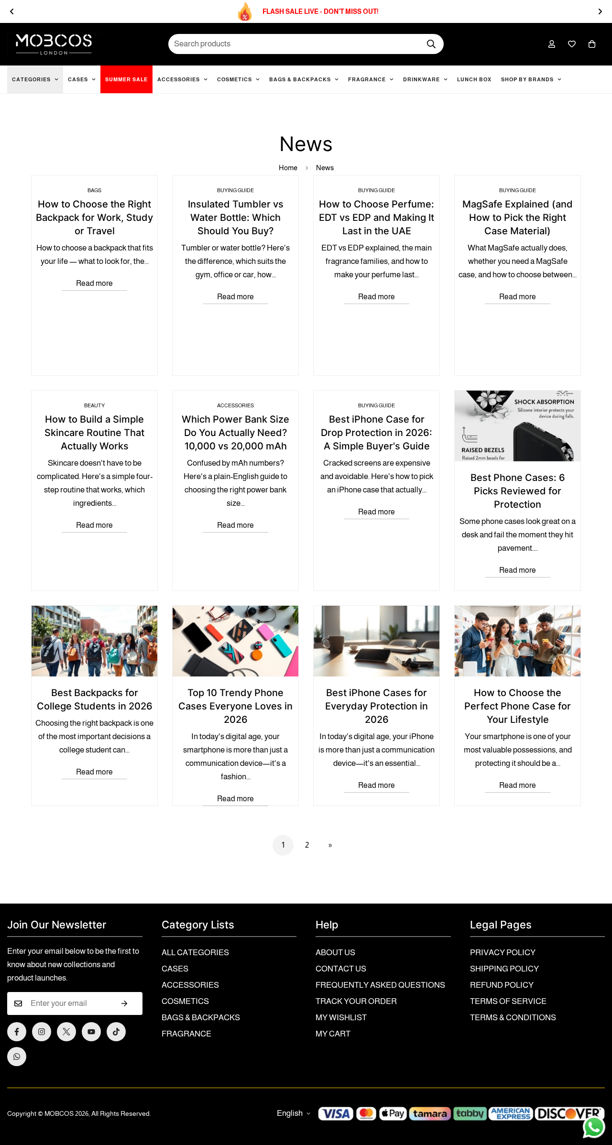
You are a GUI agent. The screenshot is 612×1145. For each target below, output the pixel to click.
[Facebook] (16, 1031)
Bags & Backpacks (300, 79)
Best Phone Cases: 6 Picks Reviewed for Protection (517, 491)
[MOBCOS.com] (53, 44)
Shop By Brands (527, 79)
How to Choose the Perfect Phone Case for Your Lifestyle (517, 706)
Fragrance (367, 79)
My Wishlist (341, 1017)
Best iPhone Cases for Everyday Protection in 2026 (376, 706)
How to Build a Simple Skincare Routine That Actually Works (94, 433)
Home (288, 168)
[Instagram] (41, 1031)
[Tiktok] (116, 1031)
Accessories (178, 79)
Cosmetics (234, 79)
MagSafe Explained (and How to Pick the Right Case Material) (517, 217)
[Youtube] (91, 1031)
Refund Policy (502, 985)
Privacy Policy (503, 952)
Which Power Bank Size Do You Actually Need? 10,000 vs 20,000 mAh (235, 433)
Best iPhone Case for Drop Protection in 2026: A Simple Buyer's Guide (376, 433)
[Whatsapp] (16, 1056)
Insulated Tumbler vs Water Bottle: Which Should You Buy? (236, 217)
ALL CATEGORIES (195, 952)
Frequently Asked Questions (380, 985)
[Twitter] (66, 1031)
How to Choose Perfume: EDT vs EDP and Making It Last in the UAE (376, 217)
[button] (592, 44)
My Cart (333, 1033)
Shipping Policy (504, 968)
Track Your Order (356, 1001)
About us (335, 952)
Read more (94, 283)
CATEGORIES (31, 79)
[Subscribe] (124, 1003)
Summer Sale (126, 79)
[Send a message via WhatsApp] (594, 1127)
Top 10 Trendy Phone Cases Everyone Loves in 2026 (235, 706)
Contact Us (341, 968)
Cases (78, 79)
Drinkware (421, 79)
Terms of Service (508, 1001)
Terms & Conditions (513, 1017)
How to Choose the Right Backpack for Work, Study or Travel (94, 217)
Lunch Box (474, 79)
